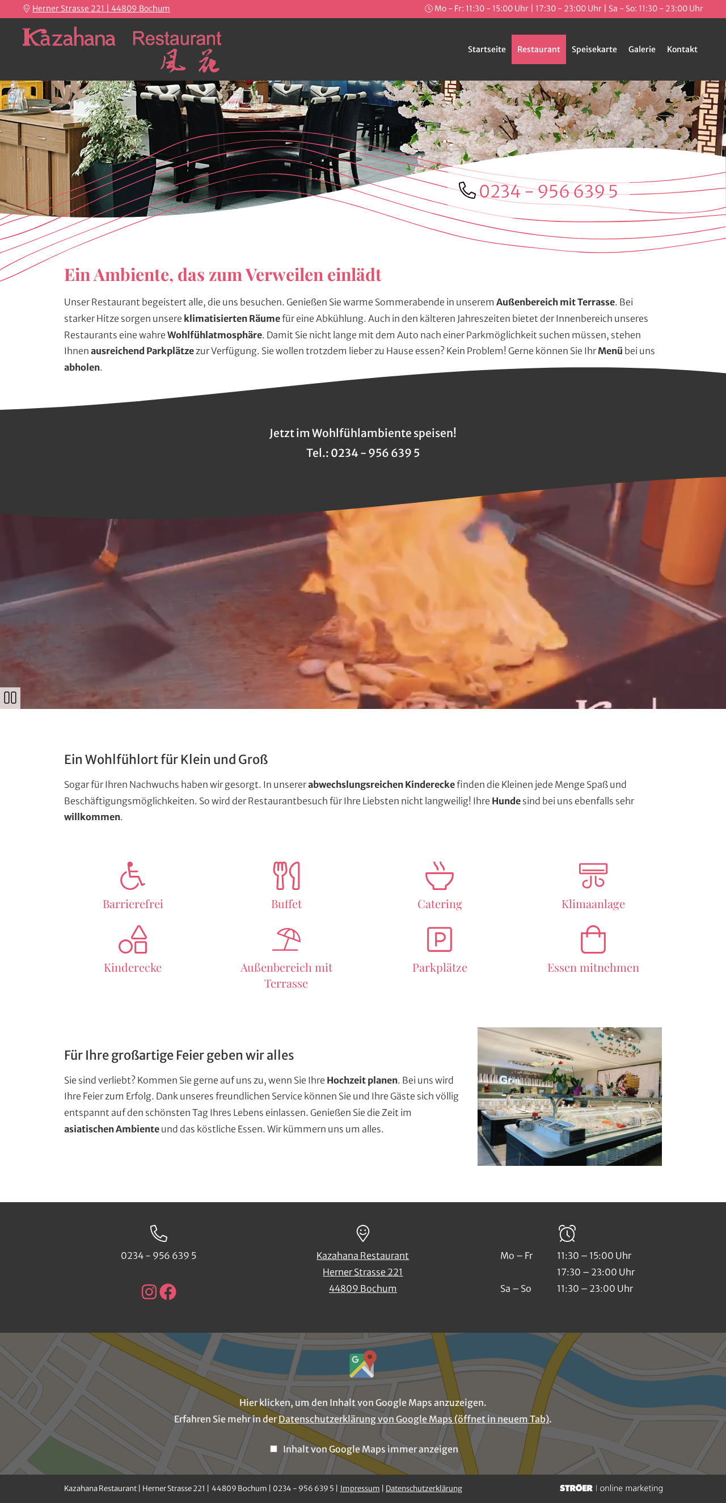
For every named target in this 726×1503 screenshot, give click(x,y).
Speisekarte (594, 49)
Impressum (360, 1488)
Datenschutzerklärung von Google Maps (413, 1419)
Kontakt (682, 49)
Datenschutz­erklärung (424, 1488)
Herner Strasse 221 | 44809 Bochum (101, 8)
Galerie (642, 49)
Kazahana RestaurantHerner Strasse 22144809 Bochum (362, 1272)
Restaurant (538, 49)
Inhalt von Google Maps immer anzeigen (370, 1449)
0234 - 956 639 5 (548, 191)
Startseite (487, 49)
